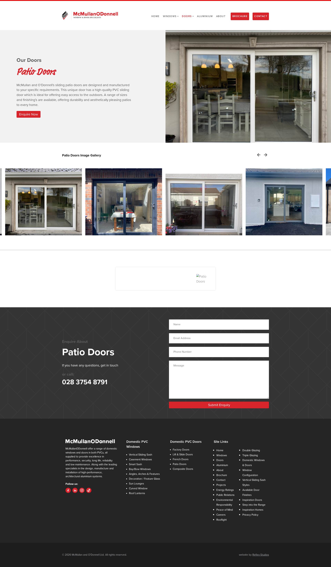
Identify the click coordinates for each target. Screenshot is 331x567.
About (220, 16)
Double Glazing (251, 450)
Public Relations (225, 495)
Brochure (239, 16)
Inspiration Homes (252, 509)
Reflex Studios (260, 554)
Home (155, 16)
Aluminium (205, 16)
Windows (170, 16)
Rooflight (221, 519)
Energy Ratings (225, 490)
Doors (187, 16)
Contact (260, 16)
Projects (221, 485)
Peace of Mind (224, 509)
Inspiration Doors (252, 500)
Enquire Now (28, 114)
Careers (220, 514)
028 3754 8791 (84, 382)
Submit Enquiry (219, 405)
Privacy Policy (250, 514)
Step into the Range (253, 504)
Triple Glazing (250, 455)
